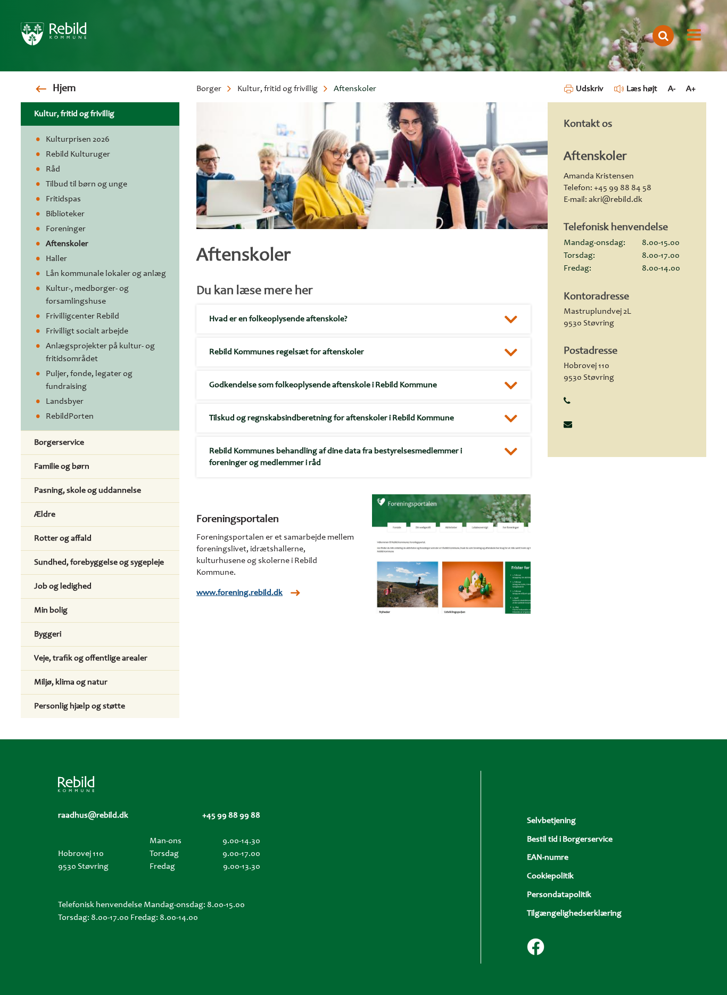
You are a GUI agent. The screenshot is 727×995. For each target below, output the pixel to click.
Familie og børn (61, 466)
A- (671, 89)
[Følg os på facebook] (535, 947)
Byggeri (47, 634)
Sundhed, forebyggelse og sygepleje (99, 562)
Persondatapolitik (559, 895)
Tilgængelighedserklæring (574, 913)
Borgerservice (59, 442)
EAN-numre (547, 857)
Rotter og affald (63, 538)
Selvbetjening (551, 821)
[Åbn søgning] (663, 35)
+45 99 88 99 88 (231, 815)
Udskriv (589, 89)
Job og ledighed (63, 586)
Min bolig (51, 610)
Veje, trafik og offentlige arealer (90, 658)
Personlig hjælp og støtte (79, 706)
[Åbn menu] (694, 35)
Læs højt (641, 89)
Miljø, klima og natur (71, 682)
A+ (691, 89)
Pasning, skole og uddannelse (87, 490)
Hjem (64, 89)
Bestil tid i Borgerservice (570, 839)
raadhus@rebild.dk (93, 815)
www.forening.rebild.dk (239, 593)
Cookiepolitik (550, 876)
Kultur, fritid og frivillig (277, 89)
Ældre (44, 514)
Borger (208, 89)
